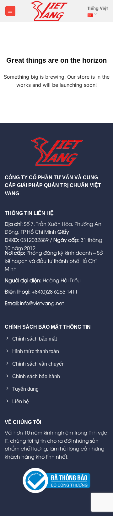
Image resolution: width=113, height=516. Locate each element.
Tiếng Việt (98, 8)
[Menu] (10, 11)
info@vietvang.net (42, 303)
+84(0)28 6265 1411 (55, 291)
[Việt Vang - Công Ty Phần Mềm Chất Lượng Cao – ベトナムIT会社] (49, 11)
